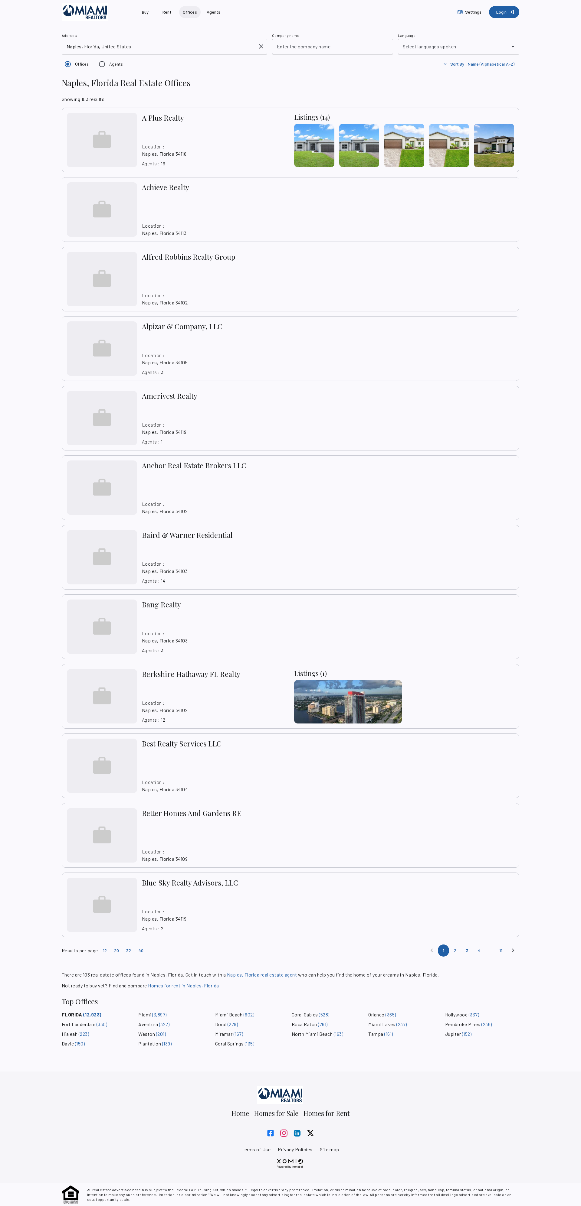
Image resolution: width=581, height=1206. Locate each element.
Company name (286, 35)
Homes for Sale (276, 1113)
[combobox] (160, 46)
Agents (116, 64)
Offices (82, 64)
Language (406, 35)
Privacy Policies (295, 1149)
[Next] (513, 950)
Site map (329, 1149)
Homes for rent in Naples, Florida (183, 985)
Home (240, 1113)
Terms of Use (256, 1149)
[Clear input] (261, 47)
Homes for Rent (326, 1113)
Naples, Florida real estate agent (262, 974)
